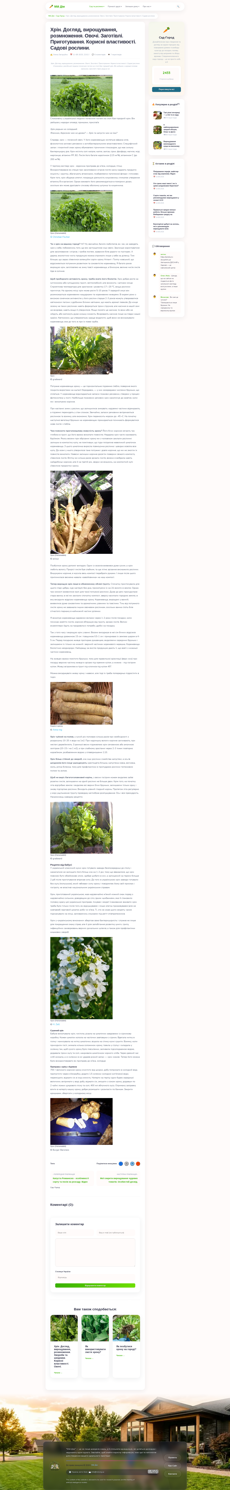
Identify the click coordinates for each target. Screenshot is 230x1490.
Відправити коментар (95, 1285)
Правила (172, 1457)
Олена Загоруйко (60, 54)
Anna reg (57, 729)
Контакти (172, 1474)
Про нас (146, 6)
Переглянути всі (166, 89)
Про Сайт (172, 1466)
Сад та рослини (96, 6)
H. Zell (56, 1024)
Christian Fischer (61, 237)
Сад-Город (60, 16)
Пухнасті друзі (114, 6)
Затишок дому (131, 6)
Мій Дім (51, 16)
